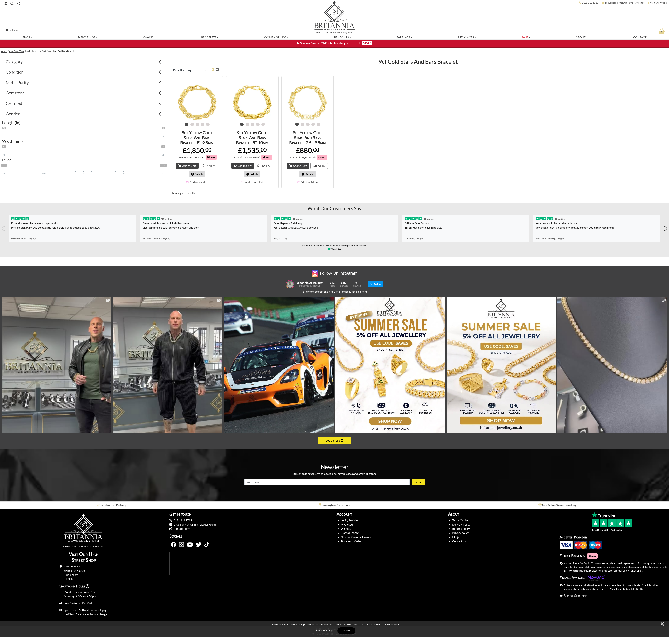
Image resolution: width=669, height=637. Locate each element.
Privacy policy (460, 532)
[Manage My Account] (6, 3)
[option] (197, 102)
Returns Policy (461, 528)
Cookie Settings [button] (324, 630)
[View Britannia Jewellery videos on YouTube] (189, 544)
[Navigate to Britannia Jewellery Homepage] (334, 16)
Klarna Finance (350, 532)
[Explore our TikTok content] (206, 544)
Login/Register (349, 520)
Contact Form (182, 528)
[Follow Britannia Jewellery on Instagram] (181, 544)
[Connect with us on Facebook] (173, 544)
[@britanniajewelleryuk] (290, 284)
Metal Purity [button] (17, 82)
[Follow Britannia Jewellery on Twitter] (198, 544)
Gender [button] (13, 113)
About (580, 37)
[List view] (216, 69)
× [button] (662, 624)
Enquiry (210, 165)
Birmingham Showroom (113, 505)
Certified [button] (14, 103)
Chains (148, 37)
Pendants (341, 37)
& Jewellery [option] (336, 505)
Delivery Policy (461, 524)
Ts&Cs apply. (636, 570)
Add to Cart (189, 165)
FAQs (455, 537)
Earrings (403, 37)
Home (4, 51)
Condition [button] (15, 71)
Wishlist (346, 528)
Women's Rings (275, 37)
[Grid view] (213, 69)
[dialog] (334, 629)
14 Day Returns (559, 505)
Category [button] (14, 61)
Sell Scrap (14, 30)
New (318, 32)
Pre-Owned (330, 32)
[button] (12, 3)
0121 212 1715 (183, 520)
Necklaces (466, 37)
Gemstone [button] (15, 92)
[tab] (83, 62)
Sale (525, 37)
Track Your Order (351, 541)
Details (198, 174)
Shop (26, 37)
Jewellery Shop (345, 32)
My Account (348, 524)
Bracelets (208, 37)
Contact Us (459, 541)
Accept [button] (346, 630)
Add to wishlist (199, 182)
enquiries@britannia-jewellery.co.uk (195, 524)
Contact (639, 37)
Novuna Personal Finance (356, 537)
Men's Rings (86, 37)
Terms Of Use (460, 520)
